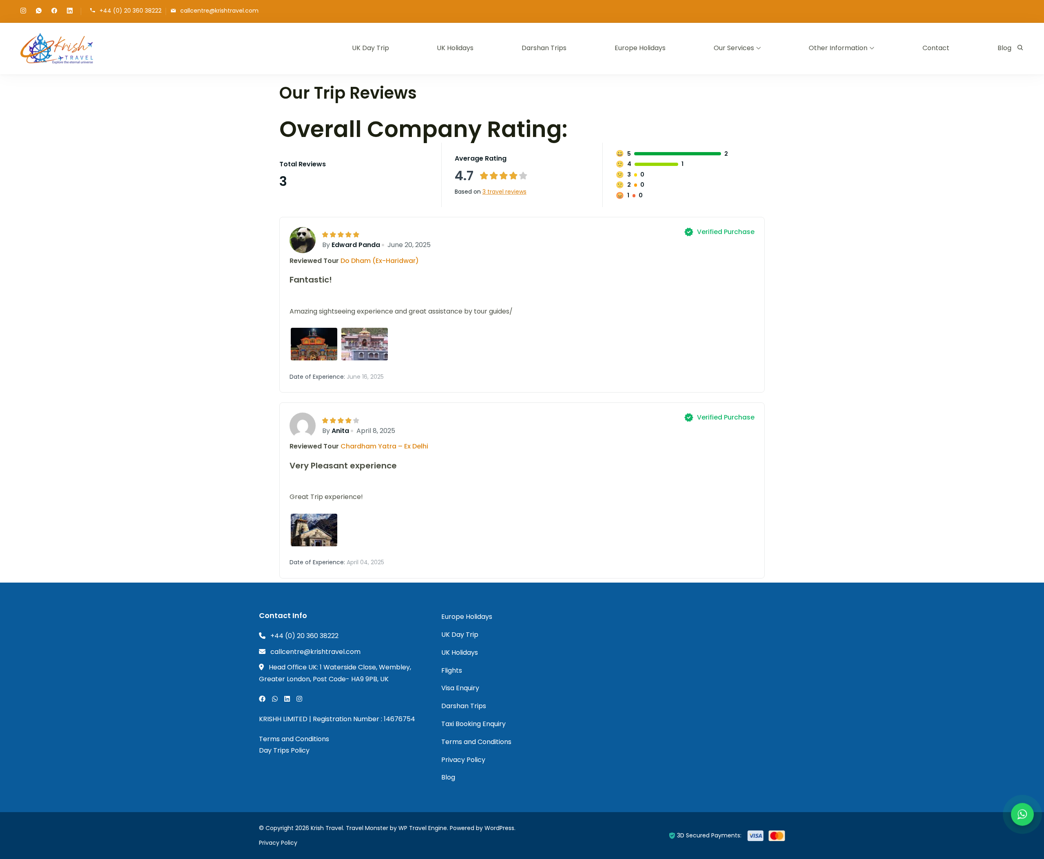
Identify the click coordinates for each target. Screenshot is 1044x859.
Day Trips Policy (284, 750)
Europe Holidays (640, 48)
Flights (451, 670)
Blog (1004, 48)
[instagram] (23, 11)
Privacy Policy (463, 759)
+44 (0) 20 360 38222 (130, 11)
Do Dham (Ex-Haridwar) (380, 260)
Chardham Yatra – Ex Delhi (384, 446)
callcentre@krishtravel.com (219, 11)
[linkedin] (70, 11)
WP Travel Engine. (423, 828)
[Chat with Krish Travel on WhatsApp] (1022, 815)
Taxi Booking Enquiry (473, 724)
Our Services (734, 48)
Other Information (838, 48)
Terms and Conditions (294, 739)
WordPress (499, 828)
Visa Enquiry (460, 688)
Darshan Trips (544, 48)
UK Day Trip (370, 48)
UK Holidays (455, 48)
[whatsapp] (39, 11)
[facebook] (54, 11)
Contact (935, 48)
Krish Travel (327, 828)
